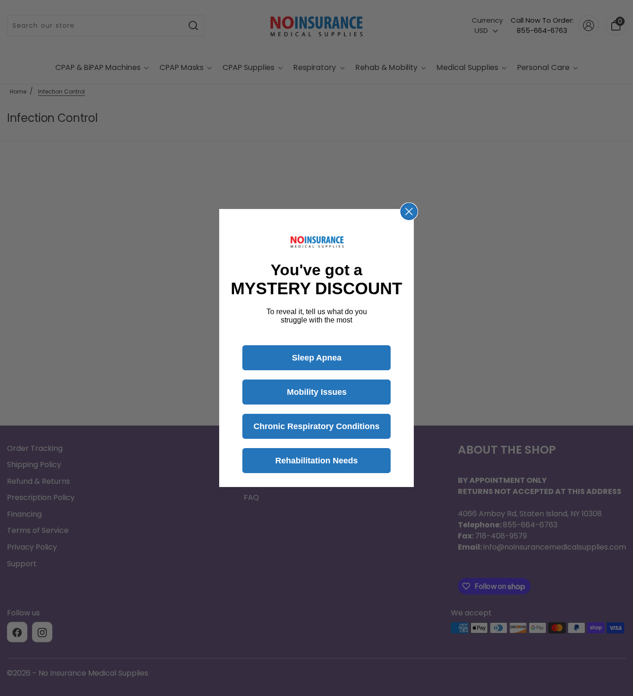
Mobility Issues (317, 392)
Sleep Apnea (317, 357)
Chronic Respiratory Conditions (316, 426)
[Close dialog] (409, 211)
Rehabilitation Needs (316, 460)
